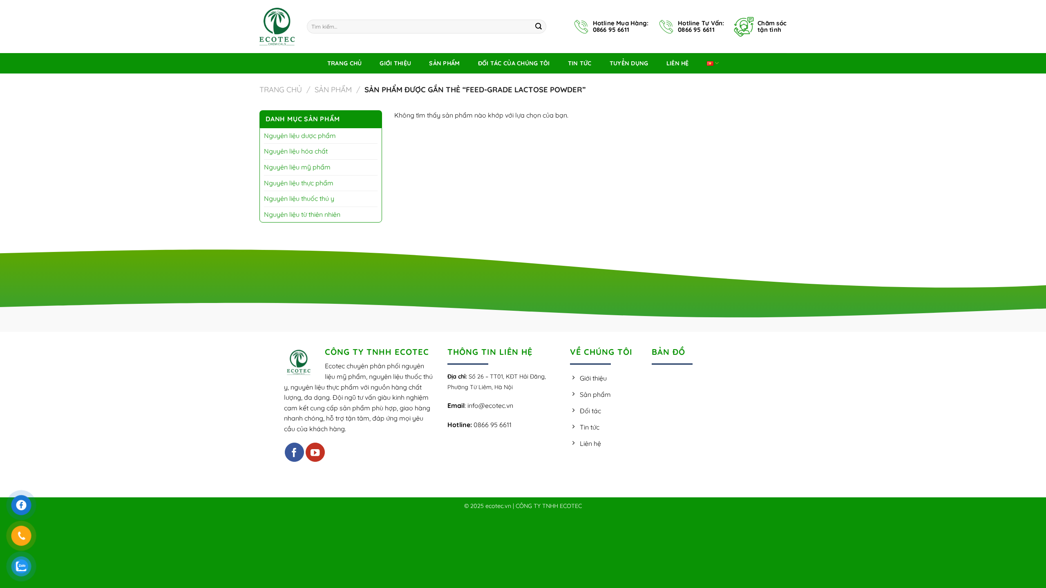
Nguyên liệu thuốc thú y (299, 198)
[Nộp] (538, 26)
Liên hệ (677, 63)
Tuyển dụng (629, 63)
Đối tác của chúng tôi (514, 63)
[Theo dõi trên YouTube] (315, 452)
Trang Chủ (344, 63)
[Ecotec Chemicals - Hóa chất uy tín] (277, 26)
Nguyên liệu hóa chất (296, 151)
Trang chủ (280, 89)
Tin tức (580, 63)
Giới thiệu (395, 63)
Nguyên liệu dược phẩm (300, 135)
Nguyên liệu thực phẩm (298, 183)
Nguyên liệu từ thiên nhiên (302, 214)
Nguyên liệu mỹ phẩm (297, 167)
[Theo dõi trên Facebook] (294, 452)
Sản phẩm (444, 63)
